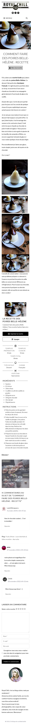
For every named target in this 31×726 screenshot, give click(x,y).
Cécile (10, 579)
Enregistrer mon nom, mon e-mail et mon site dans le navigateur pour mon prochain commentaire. (16, 653)
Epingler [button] (16, 339)
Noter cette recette (8, 609)
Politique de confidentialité (18, 721)
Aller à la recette (16, 68)
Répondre (7, 526)
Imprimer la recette (16, 334)
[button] (26, 18)
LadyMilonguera (13, 508)
